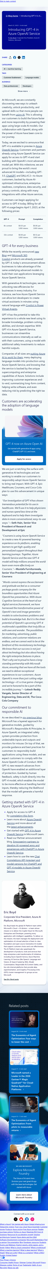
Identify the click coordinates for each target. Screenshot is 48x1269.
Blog (21, 1242)
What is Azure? (5, 1224)
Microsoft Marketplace (35, 1240)
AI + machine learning (12, 69)
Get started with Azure (20, 1224)
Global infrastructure (37, 1224)
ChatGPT (10, 175)
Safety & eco (37, 1265)
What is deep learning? (28, 1250)
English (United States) (8, 1255)
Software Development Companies (13, 1240)
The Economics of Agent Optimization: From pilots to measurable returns (23, 1125)
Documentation (13, 1242)
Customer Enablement (12, 77)
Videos (7, 1248)
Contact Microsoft (33, 1262)
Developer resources (31, 1242)
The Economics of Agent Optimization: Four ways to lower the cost (23, 1038)
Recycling (3, 1268)
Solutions (3, 1235)
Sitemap (23, 1262)
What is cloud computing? (20, 1248)
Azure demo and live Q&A (27, 1237)
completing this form (21, 815)
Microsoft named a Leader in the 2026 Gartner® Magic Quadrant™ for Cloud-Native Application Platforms (22, 1081)
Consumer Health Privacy (9, 1262)
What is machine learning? (10, 1250)
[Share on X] (19, 57)
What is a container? (26, 1253)
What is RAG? (39, 1253)
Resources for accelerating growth (20, 1235)
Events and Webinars (8, 1245)
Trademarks (27, 1265)
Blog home (13, 16)
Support (13, 1237)
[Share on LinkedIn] (23, 57)
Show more (23, 91)
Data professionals (11, 86)
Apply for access (24, 459)
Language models (32, 77)
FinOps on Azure (20, 1232)
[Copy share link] (10, 57)
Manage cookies (6, 1265)
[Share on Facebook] (14, 57)
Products (8, 1229)
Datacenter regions (7, 1227)
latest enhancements (22, 826)
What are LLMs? (12, 1253)
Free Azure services (30, 1229)
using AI (20, 114)
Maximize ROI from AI (35, 1232)
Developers (27, 86)
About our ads (13, 1268)
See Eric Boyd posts (11, 979)
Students (42, 1242)
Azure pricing (18, 1229)
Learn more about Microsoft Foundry (24, 1196)
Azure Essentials (34, 1227)
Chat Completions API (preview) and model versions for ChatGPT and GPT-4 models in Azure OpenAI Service (24, 864)
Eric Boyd (13, 38)
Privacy (43, 1262)
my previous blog (32, 717)
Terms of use (17, 1265)
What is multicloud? (38, 1248)
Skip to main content (8, 1)
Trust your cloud (21, 1227)
